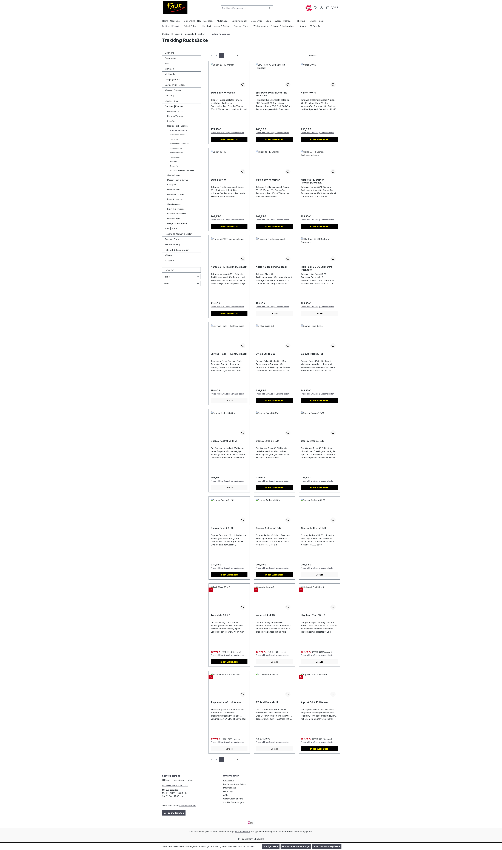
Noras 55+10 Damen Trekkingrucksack (312, 181)
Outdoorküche (173, 175)
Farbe (167, 276)
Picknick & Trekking (175, 209)
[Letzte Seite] (237, 55)
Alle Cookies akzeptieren (327, 846)
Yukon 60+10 (218, 179)
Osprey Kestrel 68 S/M (224, 441)
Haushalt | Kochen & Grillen (178, 234)
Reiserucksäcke (176, 148)
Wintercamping (172, 244)
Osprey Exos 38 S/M (267, 441)
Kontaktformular (187, 805)
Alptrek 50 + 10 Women (314, 702)
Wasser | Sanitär (173, 90)
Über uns (169, 52)
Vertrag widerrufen (174, 813)
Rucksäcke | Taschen (177, 126)
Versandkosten (242, 831)
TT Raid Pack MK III (267, 702)
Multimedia (170, 74)
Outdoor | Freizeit (174, 106)
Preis (166, 283)
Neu (167, 63)
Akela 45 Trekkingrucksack (271, 266)
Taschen (173, 161)
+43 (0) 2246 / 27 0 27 (175, 785)
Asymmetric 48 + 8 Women (226, 702)
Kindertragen (175, 157)
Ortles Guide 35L (265, 353)
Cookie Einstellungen (233, 802)
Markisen (169, 69)
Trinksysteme (175, 166)
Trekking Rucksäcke (178, 130)
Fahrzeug (169, 95)
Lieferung (228, 791)
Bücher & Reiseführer (176, 214)
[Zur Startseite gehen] (175, 7)
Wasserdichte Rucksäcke (179, 144)
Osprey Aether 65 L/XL (314, 528)
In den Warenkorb (229, 139)
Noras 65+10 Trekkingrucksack (229, 266)
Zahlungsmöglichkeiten (234, 784)
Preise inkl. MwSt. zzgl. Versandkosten (227, 133)
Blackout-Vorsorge (175, 116)
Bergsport (171, 185)
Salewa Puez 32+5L (312, 353)
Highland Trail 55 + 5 (313, 615)
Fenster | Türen (172, 239)
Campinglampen (174, 204)
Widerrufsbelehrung (233, 798)
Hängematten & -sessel (177, 223)
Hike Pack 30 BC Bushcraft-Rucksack (317, 268)
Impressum (228, 780)
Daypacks (174, 139)
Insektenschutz (173, 189)
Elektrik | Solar (172, 101)
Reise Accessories (175, 199)
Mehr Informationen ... (247, 846)
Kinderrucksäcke (176, 153)
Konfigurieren (271, 846)
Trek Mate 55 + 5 (220, 615)
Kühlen (168, 255)
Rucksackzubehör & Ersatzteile (182, 170)
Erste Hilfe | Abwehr (175, 194)
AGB (225, 795)
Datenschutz (229, 787)
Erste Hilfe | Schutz (175, 111)
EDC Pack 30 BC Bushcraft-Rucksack (272, 94)
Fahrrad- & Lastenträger (177, 250)
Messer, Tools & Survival (178, 180)
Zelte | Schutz (172, 228)
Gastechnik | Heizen (175, 85)
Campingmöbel (172, 79)
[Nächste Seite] (232, 55)
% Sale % (170, 260)
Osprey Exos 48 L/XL (223, 528)
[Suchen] (270, 8)
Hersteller (169, 270)
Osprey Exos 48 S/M (312, 441)
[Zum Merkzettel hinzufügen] (242, 84)
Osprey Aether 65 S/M (268, 528)
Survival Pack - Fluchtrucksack (229, 353)
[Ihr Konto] (321, 7)
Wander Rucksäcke (177, 135)
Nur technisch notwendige (296, 846)
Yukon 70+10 (308, 92)
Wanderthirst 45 (265, 615)
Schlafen (171, 121)
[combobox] (244, 8)
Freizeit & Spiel (173, 218)
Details (274, 313)
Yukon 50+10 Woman (223, 92)
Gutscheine (170, 58)
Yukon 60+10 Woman (268, 179)
